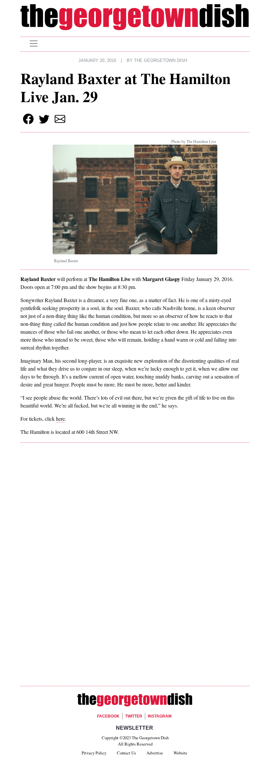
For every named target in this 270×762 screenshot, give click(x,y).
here (60, 418)
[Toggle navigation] (33, 43)
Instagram (160, 716)
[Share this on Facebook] (28, 119)
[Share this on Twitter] (44, 119)
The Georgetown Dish (160, 60)
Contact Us (126, 753)
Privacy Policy (94, 753)
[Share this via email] (60, 119)
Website (180, 753)
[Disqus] (135, 541)
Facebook (108, 716)
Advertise (155, 753)
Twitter (133, 716)
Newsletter (134, 728)
